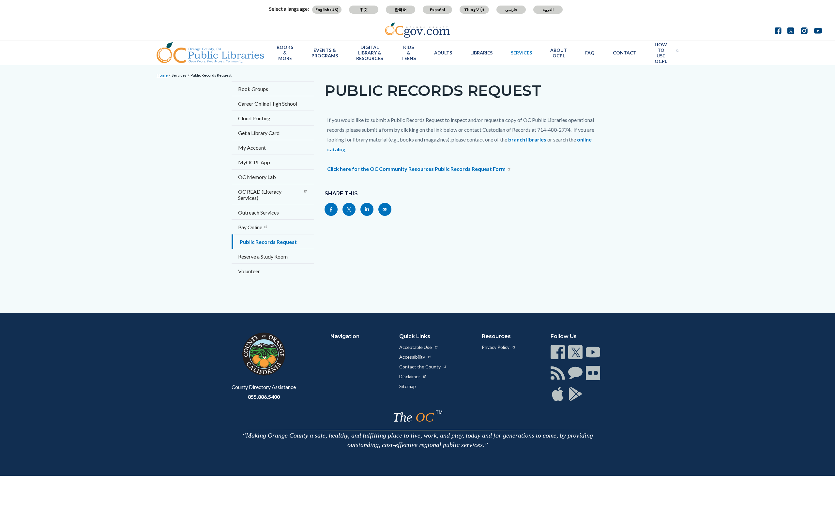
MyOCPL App (254, 162)
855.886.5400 (264, 397)
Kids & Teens (408, 52)
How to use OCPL (661, 53)
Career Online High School (267, 103)
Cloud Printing (254, 118)
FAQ (590, 52)
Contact (624, 52)
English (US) (327, 9)
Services (521, 52)
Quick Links (414, 336)
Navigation (344, 336)
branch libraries (527, 139)
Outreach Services (258, 212)
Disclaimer (410, 376)
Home (162, 75)
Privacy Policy (496, 347)
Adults (443, 52)
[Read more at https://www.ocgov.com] (264, 354)
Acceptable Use (416, 347)
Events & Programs (324, 52)
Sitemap (407, 386)
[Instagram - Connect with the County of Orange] (804, 30)
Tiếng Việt (474, 9)
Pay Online (250, 227)
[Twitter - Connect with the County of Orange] (790, 30)
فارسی (511, 9)
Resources (496, 336)
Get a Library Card (259, 133)
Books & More (285, 52)
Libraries (481, 52)
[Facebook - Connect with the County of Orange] (779, 30)
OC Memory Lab (257, 177)
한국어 (401, 9)
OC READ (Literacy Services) (259, 194)
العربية (548, 9)
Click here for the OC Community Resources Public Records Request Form (416, 169)
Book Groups (253, 89)
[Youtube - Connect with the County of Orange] (816, 30)
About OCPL (558, 52)
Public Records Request (211, 75)
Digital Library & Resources (369, 52)
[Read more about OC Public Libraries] (210, 53)
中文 (364, 9)
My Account (252, 147)
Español (437, 9)
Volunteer (249, 271)
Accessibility (412, 357)
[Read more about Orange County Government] (417, 30)
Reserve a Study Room (263, 256)
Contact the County (420, 366)
